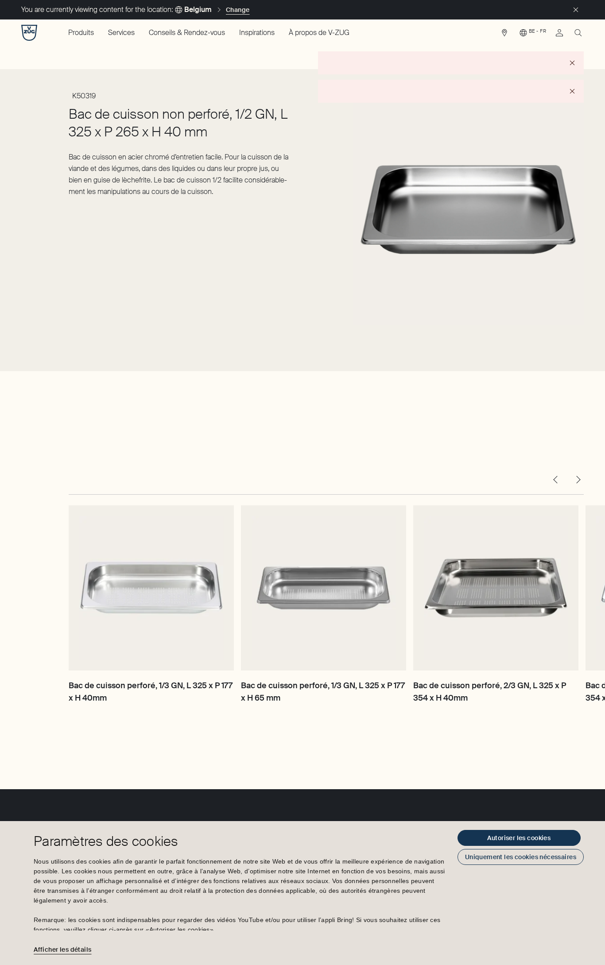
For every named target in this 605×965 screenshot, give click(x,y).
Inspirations (257, 32)
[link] (504, 35)
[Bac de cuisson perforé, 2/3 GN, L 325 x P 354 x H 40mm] (495, 587)
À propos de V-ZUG (319, 32)
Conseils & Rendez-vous (187, 32)
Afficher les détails (62, 949)
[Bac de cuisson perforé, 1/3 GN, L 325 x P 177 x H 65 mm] (323, 587)
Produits (81, 32)
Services (121, 32)
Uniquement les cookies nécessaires (520, 857)
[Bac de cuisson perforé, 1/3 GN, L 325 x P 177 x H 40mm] (151, 587)
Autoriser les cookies (519, 838)
